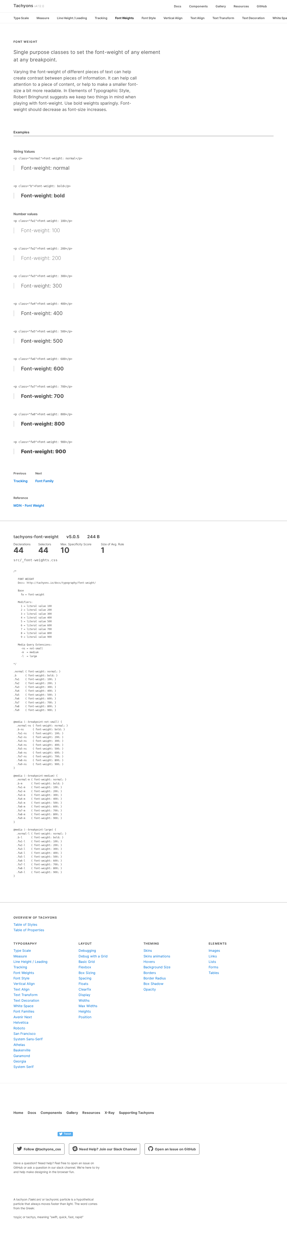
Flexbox (85, 967)
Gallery (221, 6)
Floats (83, 984)
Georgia (19, 1061)
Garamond (21, 1056)
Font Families (23, 1011)
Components (198, 6)
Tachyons (28, 5)
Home (18, 1113)
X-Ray (110, 1113)
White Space (23, 1006)
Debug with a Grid (93, 956)
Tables (214, 973)
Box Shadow (153, 984)
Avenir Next (22, 1017)
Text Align (197, 18)
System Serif (23, 1067)
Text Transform (223, 18)
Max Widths (88, 1006)
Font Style (149, 18)
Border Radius (155, 978)
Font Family (44, 481)
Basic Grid (87, 962)
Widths (84, 1000)
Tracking (101, 18)
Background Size (157, 967)
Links (213, 956)
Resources (241, 6)
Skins (148, 950)
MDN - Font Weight (28, 505)
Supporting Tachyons (136, 1113)
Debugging (87, 950)
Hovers (149, 962)
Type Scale (21, 18)
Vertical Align (173, 18)
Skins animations (157, 956)
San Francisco (24, 1033)
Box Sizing (87, 973)
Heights (85, 1011)
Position (85, 1017)
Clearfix (85, 989)
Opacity (150, 989)
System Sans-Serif (28, 1039)
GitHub (262, 6)
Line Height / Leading (72, 18)
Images (214, 950)
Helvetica (20, 1022)
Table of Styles (25, 924)
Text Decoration (253, 18)
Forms (213, 967)
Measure (43, 18)
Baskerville (21, 1050)
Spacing (85, 978)
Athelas (19, 1045)
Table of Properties (28, 930)
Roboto (19, 1028)
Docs (177, 6)
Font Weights (124, 18)
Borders (150, 973)
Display (84, 995)
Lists (212, 962)
